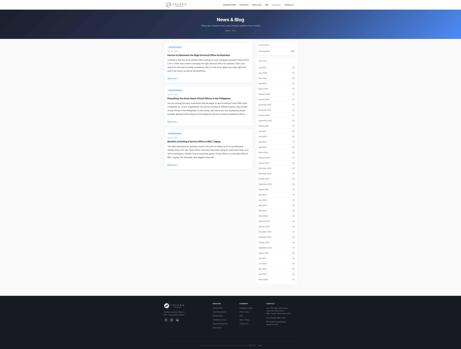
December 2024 (265, 168)
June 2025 (263, 136)
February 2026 (264, 94)
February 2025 (264, 158)
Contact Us (289, 5)
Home (227, 31)
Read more (172, 78)
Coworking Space (219, 312)
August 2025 (263, 126)
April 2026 (262, 83)
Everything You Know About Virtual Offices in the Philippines (199, 98)
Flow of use (256, 5)
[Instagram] (172, 320)
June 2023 (263, 264)
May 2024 (263, 205)
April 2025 (262, 147)
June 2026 (263, 73)
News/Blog (276, 5)
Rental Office (218, 316)
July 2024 (262, 195)
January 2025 (264, 163)
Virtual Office (218, 308)
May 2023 (263, 269)
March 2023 (263, 279)
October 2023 (264, 242)
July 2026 (262, 68)
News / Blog (244, 320)
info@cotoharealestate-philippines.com (276, 323)
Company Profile (229, 5)
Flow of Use (244, 312)
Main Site (252, 345)
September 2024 (265, 184)
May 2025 (262, 142)
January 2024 (264, 226)
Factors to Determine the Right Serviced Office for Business (198, 55)
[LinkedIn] (177, 320)
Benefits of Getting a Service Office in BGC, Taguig (193, 141)
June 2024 (263, 200)
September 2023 (265, 248)
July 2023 (262, 258)
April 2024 (263, 211)
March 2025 (263, 152)
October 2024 (264, 179)
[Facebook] (166, 320)
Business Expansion (220, 324)
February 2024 (264, 221)
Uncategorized (175, 47)
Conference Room (220, 320)
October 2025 (264, 115)
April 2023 (263, 274)
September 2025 (265, 121)
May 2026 (262, 78)
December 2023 (265, 232)
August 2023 (264, 253)
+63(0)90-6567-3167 (277, 318)
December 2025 (265, 105)
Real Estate (217, 328)
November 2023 (265, 237)
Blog (260, 345)
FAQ (266, 5)
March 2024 (263, 216)
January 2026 (264, 99)
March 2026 (263, 89)
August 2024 (264, 189)
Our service (244, 5)
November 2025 (265, 110)
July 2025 (262, 131)
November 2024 (265, 173)
